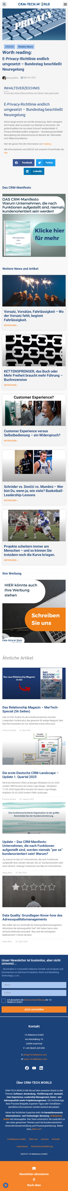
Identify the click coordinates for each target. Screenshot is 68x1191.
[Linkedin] (41, 1068)
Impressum (22, 1146)
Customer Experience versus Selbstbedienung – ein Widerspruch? (32, 433)
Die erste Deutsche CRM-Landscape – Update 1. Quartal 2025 (30, 775)
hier (5, 152)
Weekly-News (25, 46)
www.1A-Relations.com (35, 1059)
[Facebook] (27, 1068)
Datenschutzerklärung (34, 1000)
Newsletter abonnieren (34, 1174)
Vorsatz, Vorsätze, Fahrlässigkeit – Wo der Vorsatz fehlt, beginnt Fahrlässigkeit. (34, 316)
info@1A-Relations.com (35, 1054)
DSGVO (9, 46)
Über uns (36, 1129)
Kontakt (56, 1139)
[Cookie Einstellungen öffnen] (5, 1187)
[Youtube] (34, 1068)
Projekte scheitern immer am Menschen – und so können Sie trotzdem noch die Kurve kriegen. (29, 550)
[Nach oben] (34, 1179)
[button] (4, 4)
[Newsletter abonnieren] (34, 1168)
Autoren (45, 1139)
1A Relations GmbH (16, 1139)
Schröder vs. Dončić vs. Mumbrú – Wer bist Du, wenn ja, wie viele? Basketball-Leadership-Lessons (33, 491)
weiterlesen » (11, 325)
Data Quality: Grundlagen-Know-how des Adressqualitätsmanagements (32, 917)
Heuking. (47, 144)
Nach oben (34, 1185)
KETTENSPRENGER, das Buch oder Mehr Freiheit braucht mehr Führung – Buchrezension (33, 375)
